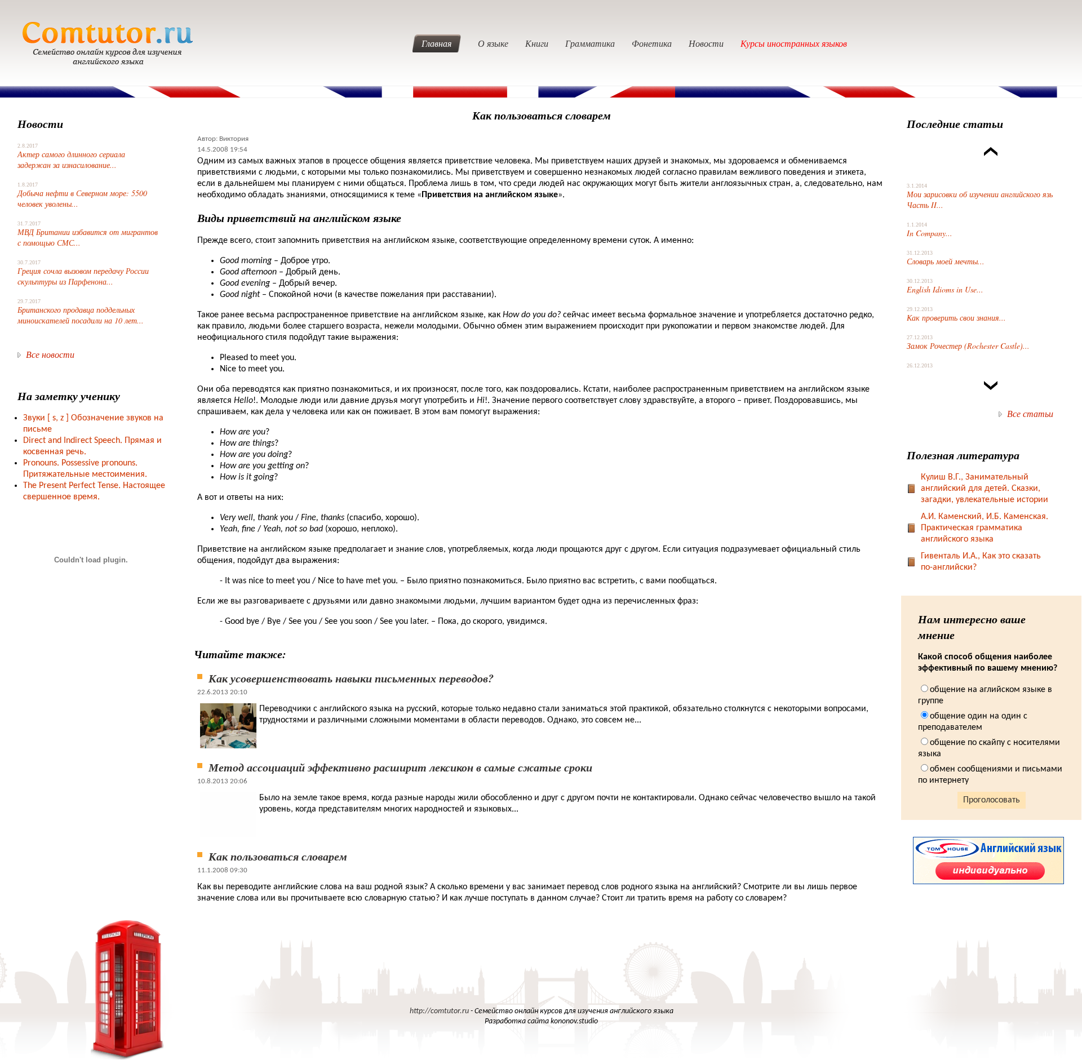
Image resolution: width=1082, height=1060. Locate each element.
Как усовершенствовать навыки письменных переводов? (351, 678)
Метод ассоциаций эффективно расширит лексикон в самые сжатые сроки (400, 767)
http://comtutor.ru (439, 1011)
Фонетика (652, 43)
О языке (493, 43)
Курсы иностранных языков (793, 43)
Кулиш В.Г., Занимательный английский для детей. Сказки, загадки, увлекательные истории (984, 488)
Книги (536, 43)
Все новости (50, 354)
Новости (706, 43)
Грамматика (590, 43)
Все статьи (1030, 413)
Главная (436, 43)
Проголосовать (991, 800)
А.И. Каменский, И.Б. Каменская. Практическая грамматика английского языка (984, 528)
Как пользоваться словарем (278, 856)
